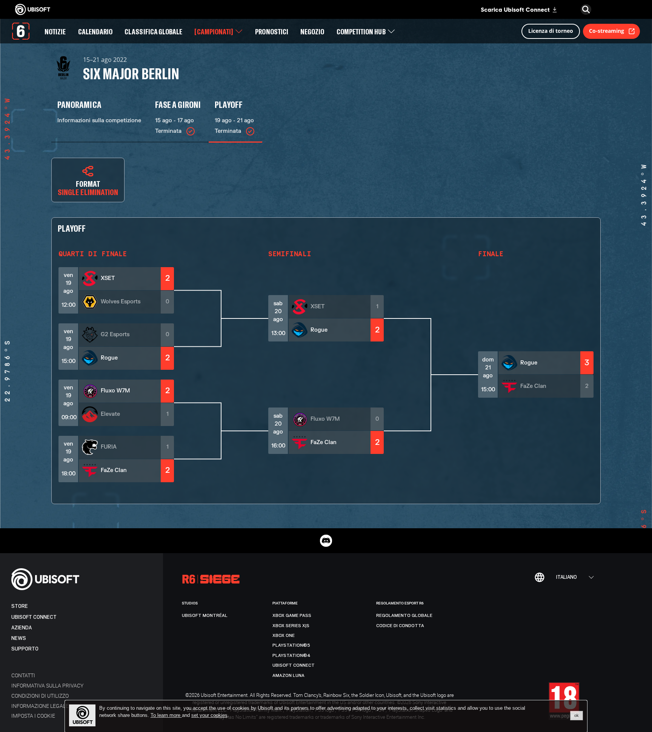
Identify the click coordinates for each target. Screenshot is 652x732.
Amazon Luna (288, 675)
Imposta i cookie (33, 715)
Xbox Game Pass (291, 615)
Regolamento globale (404, 615)
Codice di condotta (400, 625)
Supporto (24, 649)
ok (576, 715)
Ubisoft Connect (34, 617)
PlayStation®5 (291, 645)
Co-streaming (606, 30)
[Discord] (326, 540)
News (18, 638)
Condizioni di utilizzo (40, 695)
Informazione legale (40, 705)
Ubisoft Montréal (205, 615)
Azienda (21, 628)
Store (19, 606)
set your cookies (209, 715)
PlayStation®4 (291, 655)
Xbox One (283, 635)
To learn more (166, 715)
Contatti (23, 675)
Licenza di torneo (550, 30)
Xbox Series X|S (290, 625)
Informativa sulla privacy (47, 685)
